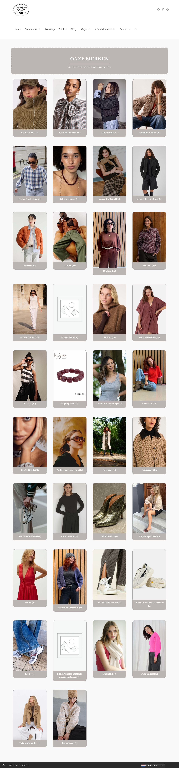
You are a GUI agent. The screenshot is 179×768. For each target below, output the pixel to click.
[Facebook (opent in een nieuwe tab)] (158, 9)
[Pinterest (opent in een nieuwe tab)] (163, 9)
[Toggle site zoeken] (136, 29)
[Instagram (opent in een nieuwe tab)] (167, 9)
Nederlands (151, 765)
